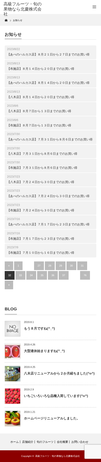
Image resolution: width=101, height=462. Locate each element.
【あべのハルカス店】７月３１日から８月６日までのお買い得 (50, 139)
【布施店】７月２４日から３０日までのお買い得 (40, 210)
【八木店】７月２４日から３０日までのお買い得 (40, 182)
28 (49, 265)
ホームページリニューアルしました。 (52, 418)
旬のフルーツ (45, 441)
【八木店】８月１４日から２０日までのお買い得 (40, 97)
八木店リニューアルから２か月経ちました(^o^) (59, 373)
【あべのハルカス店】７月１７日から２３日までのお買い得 (48, 224)
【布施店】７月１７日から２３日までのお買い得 (40, 238)
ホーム (14, 441)
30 (71, 265)
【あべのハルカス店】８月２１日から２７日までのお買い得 (48, 54)
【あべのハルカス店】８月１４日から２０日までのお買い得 (48, 82)
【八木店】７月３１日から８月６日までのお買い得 (42, 153)
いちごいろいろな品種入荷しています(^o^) (56, 396)
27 (39, 265)
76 (85, 275)
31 (82, 265)
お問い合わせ (79, 441)
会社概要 (62, 441)
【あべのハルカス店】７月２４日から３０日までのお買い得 (48, 196)
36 (52, 275)
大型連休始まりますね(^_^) (44, 351)
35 (42, 275)
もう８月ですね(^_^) (39, 328)
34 (31, 275)
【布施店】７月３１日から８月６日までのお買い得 (42, 167)
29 (60, 265)
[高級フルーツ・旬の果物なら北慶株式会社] (24, 9)
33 (20, 275)
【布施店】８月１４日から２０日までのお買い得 (40, 68)
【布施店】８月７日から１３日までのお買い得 (39, 125)
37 (63, 275)
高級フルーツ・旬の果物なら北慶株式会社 (57, 456)
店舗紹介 (27, 441)
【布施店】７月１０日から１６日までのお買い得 (40, 252)
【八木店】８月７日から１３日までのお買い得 (39, 111)
